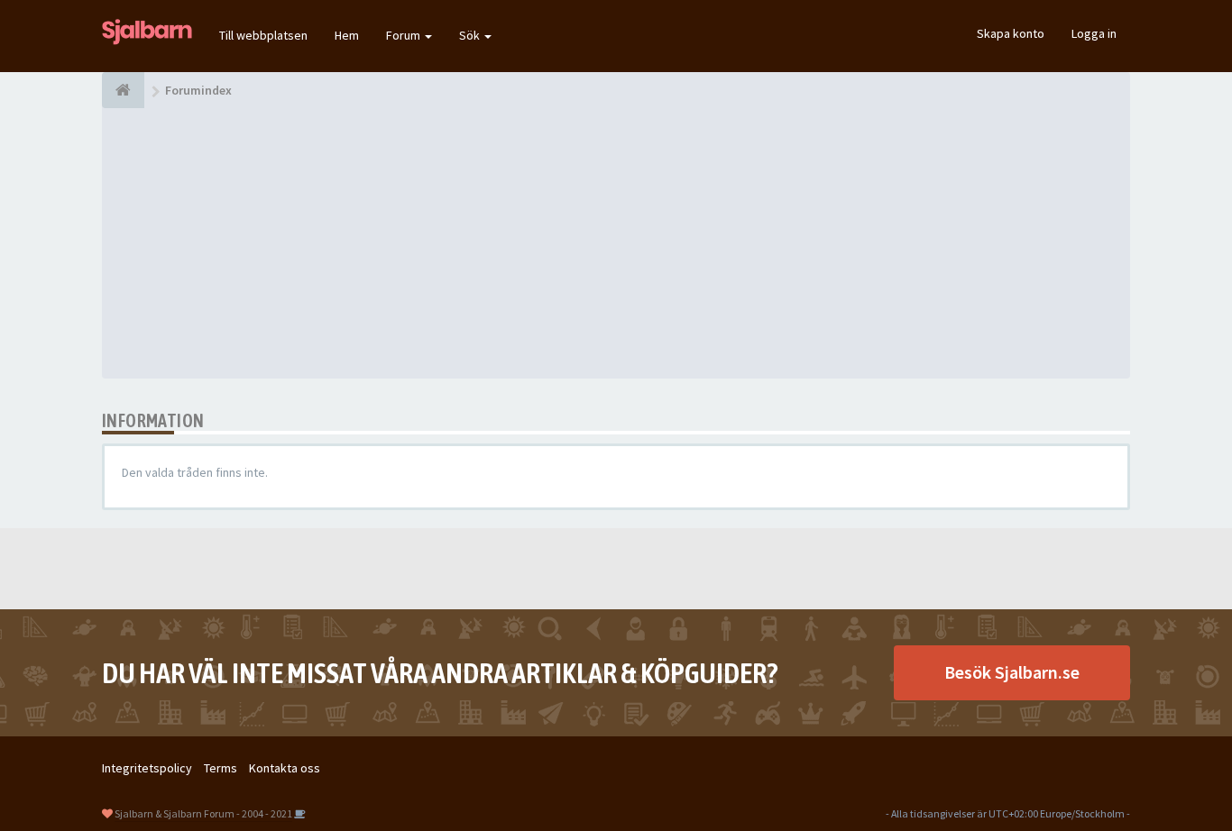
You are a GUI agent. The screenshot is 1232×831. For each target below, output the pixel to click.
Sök (471, 35)
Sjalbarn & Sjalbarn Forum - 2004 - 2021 (203, 813)
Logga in (1094, 33)
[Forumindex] (123, 90)
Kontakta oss (284, 768)
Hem (347, 35)
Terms (220, 768)
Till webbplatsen (263, 35)
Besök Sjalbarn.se (1012, 672)
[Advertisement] (616, 243)
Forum (404, 35)
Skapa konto (1010, 33)
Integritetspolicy (147, 768)
